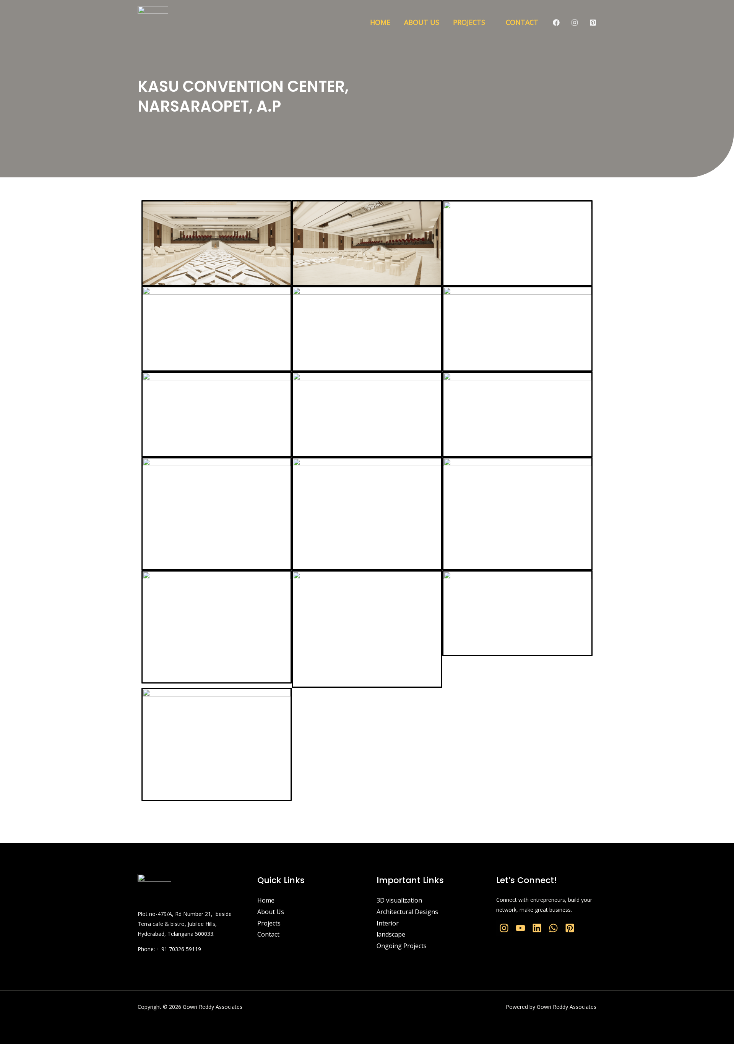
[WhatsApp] (553, 928)
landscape (391, 934)
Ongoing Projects (402, 946)
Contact (522, 22)
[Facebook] (556, 22)
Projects (469, 22)
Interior (388, 923)
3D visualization (399, 900)
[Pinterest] (592, 22)
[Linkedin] (537, 928)
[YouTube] (520, 928)
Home (380, 22)
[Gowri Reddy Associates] (153, 21)
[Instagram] (574, 22)
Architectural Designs (407, 912)
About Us (421, 22)
